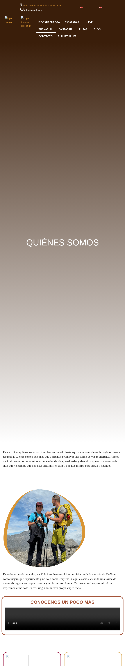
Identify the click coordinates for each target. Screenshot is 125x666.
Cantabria (65, 29)
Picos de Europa (49, 22)
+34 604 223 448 (33, 5)
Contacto (45, 36)
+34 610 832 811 (52, 5)
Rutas (83, 29)
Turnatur (45, 29)
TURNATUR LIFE (67, 36)
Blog (97, 29)
